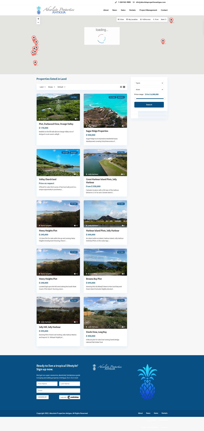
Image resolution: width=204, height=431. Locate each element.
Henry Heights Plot (48, 231)
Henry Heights (46, 225)
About (105, 10)
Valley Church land (47, 179)
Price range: (139, 94)
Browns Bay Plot (94, 279)
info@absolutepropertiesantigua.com (151, 2)
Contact (164, 10)
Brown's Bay (92, 274)
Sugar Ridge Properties (97, 131)
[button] (35, 63)
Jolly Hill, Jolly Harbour (50, 327)
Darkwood (44, 119)
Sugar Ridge (92, 126)
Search (149, 105)
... (60, 134)
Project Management (148, 10)
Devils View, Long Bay (96, 332)
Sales (123, 10)
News (114, 10)
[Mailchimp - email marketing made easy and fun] (69, 397)
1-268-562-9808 (124, 2)
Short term (163, 420)
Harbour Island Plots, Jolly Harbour (102, 231)
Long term (151, 420)
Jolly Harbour (93, 174)
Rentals (132, 10)
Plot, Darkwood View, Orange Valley (56, 124)
